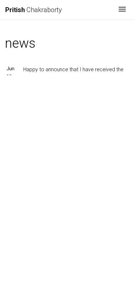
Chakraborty (33, 10)
